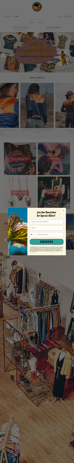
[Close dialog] (63, 210)
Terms (34, 251)
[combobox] (33, 234)
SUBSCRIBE (46, 242)
